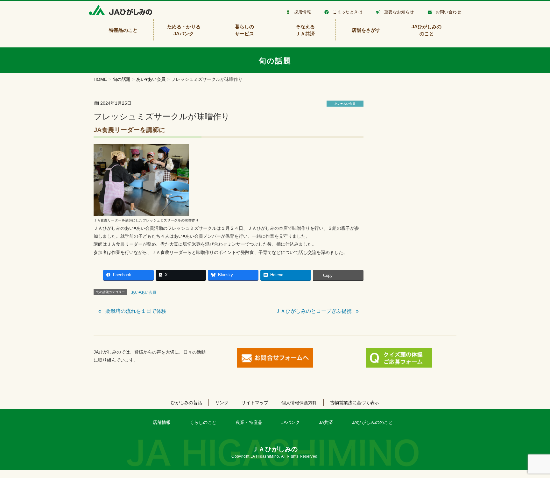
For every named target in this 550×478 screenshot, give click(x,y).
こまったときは (348, 12)
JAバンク (290, 422)
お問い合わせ (448, 12)
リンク (222, 402)
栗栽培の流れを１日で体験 (135, 311)
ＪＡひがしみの (275, 449)
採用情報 (302, 12)
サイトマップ (255, 402)
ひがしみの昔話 (186, 402)
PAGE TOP (532, 458)
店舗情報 (162, 422)
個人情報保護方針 (299, 402)
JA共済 (326, 422)
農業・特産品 (249, 422)
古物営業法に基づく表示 (354, 402)
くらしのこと (203, 422)
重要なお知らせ (399, 12)
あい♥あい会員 (345, 103)
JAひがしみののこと (372, 422)
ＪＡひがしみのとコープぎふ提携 (313, 311)
